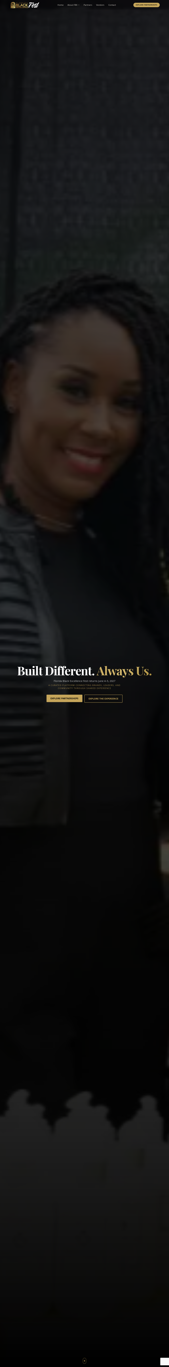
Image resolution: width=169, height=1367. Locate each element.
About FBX (72, 5)
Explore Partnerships (64, 698)
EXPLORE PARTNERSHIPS (146, 5)
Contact (112, 5)
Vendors (100, 5)
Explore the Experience (103, 698)
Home (60, 5)
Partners (88, 5)
